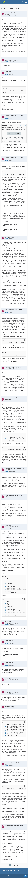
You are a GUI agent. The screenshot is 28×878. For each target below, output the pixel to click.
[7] (4, 588)
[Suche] (18, 1)
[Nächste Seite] (17, 865)
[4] (4, 583)
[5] (4, 585)
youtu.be (22, 125)
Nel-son (6, 15)
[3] (4, 440)
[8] (4, 590)
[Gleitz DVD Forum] (2, 1)
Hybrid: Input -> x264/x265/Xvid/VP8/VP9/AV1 (12, 59)
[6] (4, 586)
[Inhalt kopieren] (24, 172)
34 (14, 865)
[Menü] (26, 1)
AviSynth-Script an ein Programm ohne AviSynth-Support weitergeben (14, 468)
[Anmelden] (22, 2)
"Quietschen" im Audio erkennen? (13, 367)
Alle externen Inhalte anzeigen (14, 133)
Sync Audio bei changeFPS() (11, 237)
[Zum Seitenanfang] (25, 876)
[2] (4, 439)
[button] (22, 576)
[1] (4, 174)
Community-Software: (14, 876)
